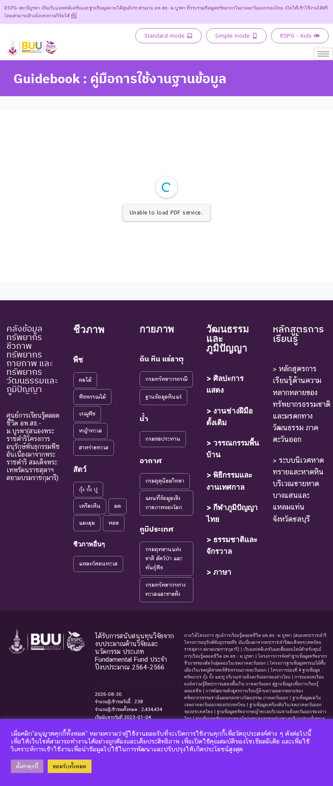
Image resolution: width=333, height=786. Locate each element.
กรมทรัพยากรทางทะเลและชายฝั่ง (165, 589)
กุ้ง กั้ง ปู (88, 489)
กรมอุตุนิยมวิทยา (164, 480)
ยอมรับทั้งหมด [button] (69, 766)
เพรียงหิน (90, 506)
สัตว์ (80, 469)
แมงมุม (87, 523)
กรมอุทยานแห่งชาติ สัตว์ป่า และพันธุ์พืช (164, 558)
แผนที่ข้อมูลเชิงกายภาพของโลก (163, 502)
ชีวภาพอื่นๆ (89, 544)
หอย (113, 523)
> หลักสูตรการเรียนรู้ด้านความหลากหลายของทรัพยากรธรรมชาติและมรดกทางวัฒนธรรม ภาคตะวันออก (301, 404)
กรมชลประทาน (162, 438)
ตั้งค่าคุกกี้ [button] (27, 766)
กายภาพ (157, 329)
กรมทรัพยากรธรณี (166, 379)
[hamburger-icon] (323, 54)
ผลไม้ (85, 380)
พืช (78, 359)
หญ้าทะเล (90, 430)
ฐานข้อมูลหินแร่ (163, 396)
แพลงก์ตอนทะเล (98, 563)
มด (117, 506)
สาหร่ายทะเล (93, 447)
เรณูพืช (87, 413)
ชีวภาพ (88, 329)
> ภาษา (219, 572)
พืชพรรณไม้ (92, 396)
